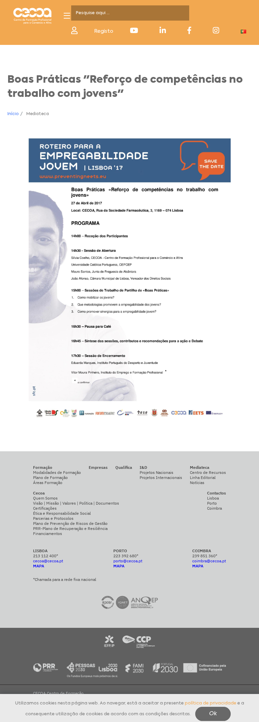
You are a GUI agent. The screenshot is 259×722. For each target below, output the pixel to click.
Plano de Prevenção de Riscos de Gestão (70, 523)
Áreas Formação (47, 482)
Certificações (45, 508)
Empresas (98, 467)
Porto (212, 503)
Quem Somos (45, 498)
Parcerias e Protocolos (53, 518)
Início (13, 114)
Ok (213, 714)
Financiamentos (47, 533)
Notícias (197, 482)
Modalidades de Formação (57, 472)
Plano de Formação (50, 477)
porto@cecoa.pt (127, 560)
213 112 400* (45, 555)
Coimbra (214, 508)
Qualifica (123, 467)
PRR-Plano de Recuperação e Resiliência (70, 528)
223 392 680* (125, 555)
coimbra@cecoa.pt (209, 560)
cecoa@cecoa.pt (48, 560)
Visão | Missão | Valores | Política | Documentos (76, 503)
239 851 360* (204, 555)
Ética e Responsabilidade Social (62, 513)
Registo (103, 31)
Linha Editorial (202, 477)
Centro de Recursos (208, 472)
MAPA (38, 565)
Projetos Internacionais (161, 477)
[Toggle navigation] (67, 16)
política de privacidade (210, 703)
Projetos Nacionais (156, 472)
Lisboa (213, 498)
